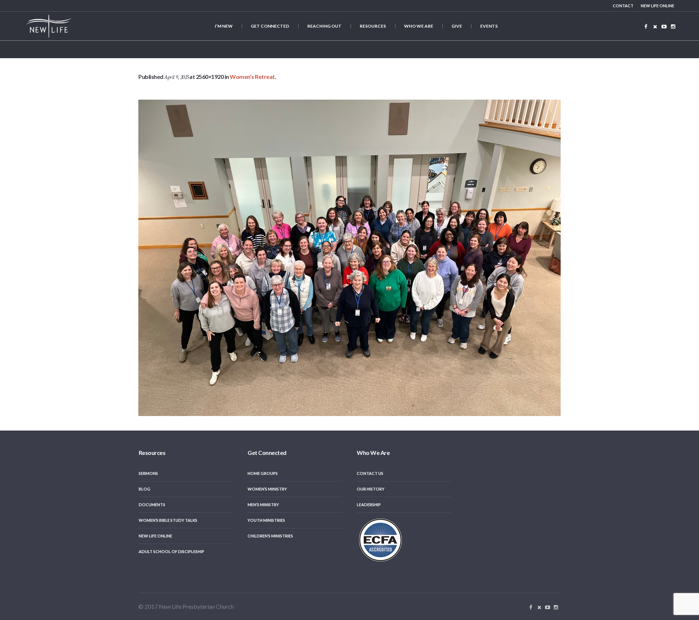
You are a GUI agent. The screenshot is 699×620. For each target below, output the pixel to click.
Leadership (369, 504)
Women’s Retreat (252, 76)
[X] (655, 26)
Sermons (148, 473)
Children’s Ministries (270, 535)
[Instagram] (673, 26)
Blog (144, 489)
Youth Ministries (266, 520)
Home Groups (263, 473)
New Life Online (155, 535)
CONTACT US (370, 473)
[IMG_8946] (349, 258)
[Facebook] (645, 26)
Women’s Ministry (267, 489)
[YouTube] (664, 26)
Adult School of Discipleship (171, 551)
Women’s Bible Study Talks (168, 520)
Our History (370, 489)
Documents (152, 504)
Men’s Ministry (263, 504)
